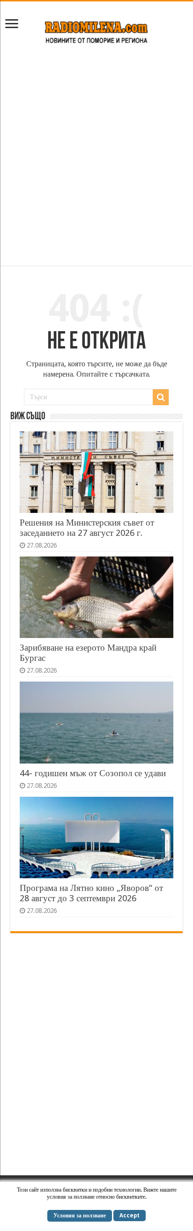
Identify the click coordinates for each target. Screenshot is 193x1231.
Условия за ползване (79, 1215)
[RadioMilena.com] (97, 30)
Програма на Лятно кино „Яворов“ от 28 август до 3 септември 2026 (91, 893)
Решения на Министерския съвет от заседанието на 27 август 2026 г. (87, 528)
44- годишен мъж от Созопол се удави (93, 773)
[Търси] (161, 397)
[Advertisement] (96, 159)
